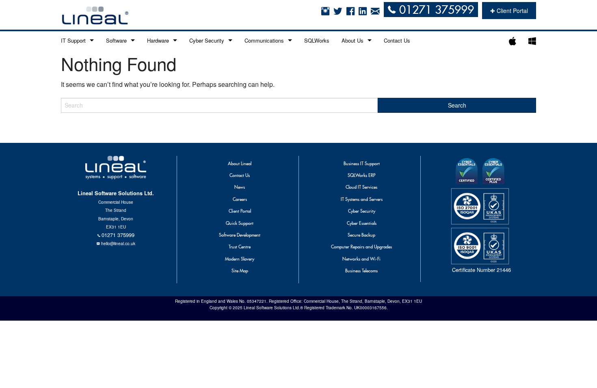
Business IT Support (362, 163)
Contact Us (397, 40)
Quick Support (239, 223)
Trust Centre (240, 247)
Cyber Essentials (361, 223)
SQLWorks (316, 40)
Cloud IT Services (361, 187)
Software (116, 40)
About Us (352, 40)
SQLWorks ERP (361, 175)
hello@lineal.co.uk (118, 243)
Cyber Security (206, 40)
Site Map (239, 271)
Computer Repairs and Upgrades (361, 247)
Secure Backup (361, 235)
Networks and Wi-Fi (361, 259)
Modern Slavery (239, 259)
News (239, 187)
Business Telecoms (361, 271)
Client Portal (240, 211)
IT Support (73, 40)
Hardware (158, 40)
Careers (240, 199)
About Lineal (239, 163)
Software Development (239, 235)
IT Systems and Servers (362, 199)
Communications (264, 40)
